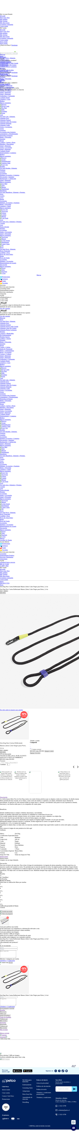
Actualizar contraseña (6, 24)
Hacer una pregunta (7, 913)
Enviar (10, 962)
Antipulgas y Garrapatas (7, 96)
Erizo (1, 194)
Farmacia (5, 279)
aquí (30, 828)
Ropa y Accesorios (5, 89)
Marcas (39, 275)
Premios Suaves (5, 73)
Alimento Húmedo (5, 123)
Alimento (12, 58)
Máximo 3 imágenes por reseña (9, 959)
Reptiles (2, 166)
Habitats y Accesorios (6, 261)
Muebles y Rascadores (7, 144)
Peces (1, 247)
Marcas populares (5, 103)
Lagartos (2, 172)
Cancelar (11, 1008)
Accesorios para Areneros (8, 132)
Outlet (4, 281)
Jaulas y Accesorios (6, 232)
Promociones (6, 277)
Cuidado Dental (5, 97)
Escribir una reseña (7, 911)
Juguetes (2, 80)
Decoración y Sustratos (7, 177)
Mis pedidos (3, 19)
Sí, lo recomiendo (5, 946)
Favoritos (5, 283)
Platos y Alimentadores (7, 87)
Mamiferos (3, 190)
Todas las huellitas (5, 1015)
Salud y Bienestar (5, 92)
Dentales (2, 77)
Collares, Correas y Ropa (7, 142)
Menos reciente (4, 1033)
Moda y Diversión (5, 79)
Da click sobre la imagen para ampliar (11, 710)
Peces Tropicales (5, 251)
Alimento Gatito (5, 125)
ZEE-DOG (2, 593)
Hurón (2, 199)
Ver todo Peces (4, 249)
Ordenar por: (4, 1019)
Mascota (2, 54)
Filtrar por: (3, 1013)
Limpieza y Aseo (5, 99)
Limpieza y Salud (5, 206)
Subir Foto (5, 962)
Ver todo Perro (4, 58)
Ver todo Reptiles (5, 168)
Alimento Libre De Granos (8, 65)
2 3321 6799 (4, 299)
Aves (1, 220)
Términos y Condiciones (7, 960)
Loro (1, 225)
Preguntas (3, 1022)
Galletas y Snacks (5, 75)
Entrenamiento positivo (7, 290)
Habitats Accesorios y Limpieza (9, 175)
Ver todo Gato (4, 116)
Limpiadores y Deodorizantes (9, 134)
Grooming (3, 554)
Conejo (2, 196)
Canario (2, 223)
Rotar (3, 1059)
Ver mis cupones (5, 308)
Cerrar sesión (4, 26)
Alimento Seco (4, 60)
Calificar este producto (7, 940)
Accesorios (3, 173)
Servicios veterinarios (6, 292)
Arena (2, 128)
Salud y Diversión (5, 234)
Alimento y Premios (19, 192)
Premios (2, 68)
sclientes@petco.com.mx (7, 562)
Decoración (3, 265)
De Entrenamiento (5, 72)
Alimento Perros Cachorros (8, 66)
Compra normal (36, 749)
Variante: (2, 761)
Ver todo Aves (4, 221)
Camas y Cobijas (5, 84)
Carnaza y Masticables (7, 70)
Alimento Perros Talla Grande (9, 63)
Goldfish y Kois (5, 252)
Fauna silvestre (4, 227)
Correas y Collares (5, 91)
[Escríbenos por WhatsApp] (73, 1122)
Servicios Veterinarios (6, 557)
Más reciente (3, 1021)
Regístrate (14, 45)
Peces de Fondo (5, 258)
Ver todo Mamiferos (6, 192)
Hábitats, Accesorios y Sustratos (9, 203)
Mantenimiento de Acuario (8, 263)
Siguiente (3, 1037)
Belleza (2, 101)
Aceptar (7, 1059)
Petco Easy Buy (5, 17)
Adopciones (3, 559)
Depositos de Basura (6, 135)
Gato (1, 115)
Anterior (4, 1035)
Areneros (3, 130)
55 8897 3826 (4, 566)
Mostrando (3, 1012)
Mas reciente (3, 1028)
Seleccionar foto (5, 1039)
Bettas (2, 256)
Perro (1, 56)
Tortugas (2, 170)
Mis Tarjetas (3, 21)
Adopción (3, 294)
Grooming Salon (5, 288)
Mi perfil (2, 16)
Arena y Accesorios (6, 127)
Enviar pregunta (4, 1008)
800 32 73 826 (4, 564)
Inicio (1, 581)
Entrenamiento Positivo (7, 555)
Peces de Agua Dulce (6, 254)
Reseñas (2, 1010)
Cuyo (1, 197)
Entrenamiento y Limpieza (8, 153)
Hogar (2, 82)
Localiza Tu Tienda (6, 540)
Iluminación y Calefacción (8, 178)
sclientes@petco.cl (5, 297)
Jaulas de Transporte (6, 85)
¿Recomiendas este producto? (9, 942)
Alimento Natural (5, 61)
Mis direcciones (5, 23)
